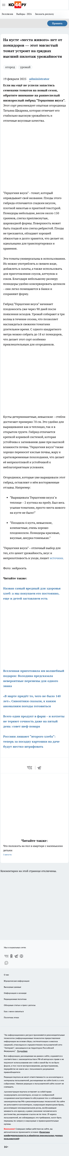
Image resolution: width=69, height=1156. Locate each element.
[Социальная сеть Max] (6, 962)
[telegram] (40, 767)
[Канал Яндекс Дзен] (21, 956)
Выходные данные (12, 987)
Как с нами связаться (14, 1011)
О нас (6, 974)
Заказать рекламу (44, 13)
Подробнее (22, 1051)
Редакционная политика (15, 999)
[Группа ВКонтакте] (6, 956)
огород (10, 67)
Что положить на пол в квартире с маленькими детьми (33, 850)
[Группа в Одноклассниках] (11, 956)
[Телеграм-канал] (16, 956)
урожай (25, 67)
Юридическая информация (16, 981)
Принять (57, 23)
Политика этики (11, 1017)
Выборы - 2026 (24, 13)
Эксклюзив (7, 13)
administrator (39, 79)
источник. (57, 558)
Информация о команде (15, 993)
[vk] (30, 767)
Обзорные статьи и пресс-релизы (20, 1005)
